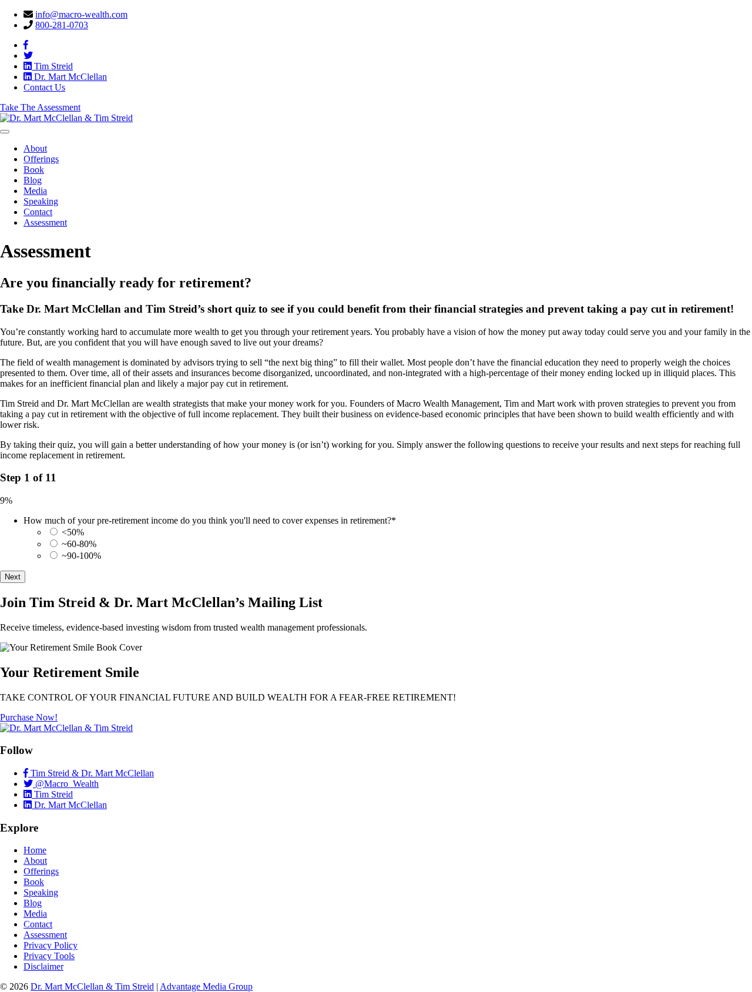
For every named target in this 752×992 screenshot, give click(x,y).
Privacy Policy (51, 945)
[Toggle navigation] (4, 131)
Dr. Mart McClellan (69, 77)
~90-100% (81, 556)
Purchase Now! (29, 717)
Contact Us (44, 87)
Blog (33, 180)
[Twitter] (28, 56)
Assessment (45, 222)
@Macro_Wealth (66, 784)
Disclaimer (43, 966)
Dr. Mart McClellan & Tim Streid (92, 986)
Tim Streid (52, 66)
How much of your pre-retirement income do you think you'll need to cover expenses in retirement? (210, 520)
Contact (38, 212)
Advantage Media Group (206, 986)
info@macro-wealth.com (81, 14)
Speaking (41, 201)
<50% (73, 532)
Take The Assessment (40, 107)
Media (35, 191)
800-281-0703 (61, 25)
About (35, 148)
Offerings (41, 159)
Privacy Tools (49, 956)
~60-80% (79, 544)
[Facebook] (26, 45)
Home (35, 850)
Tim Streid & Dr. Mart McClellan (91, 773)
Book (34, 170)
